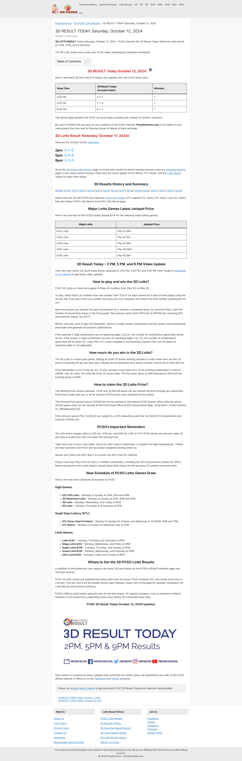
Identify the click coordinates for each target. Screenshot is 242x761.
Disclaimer (59, 737)
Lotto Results (125, 4)
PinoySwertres (63, 23)
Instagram (152, 725)
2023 (170, 190)
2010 (67, 190)
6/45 (160, 4)
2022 (162, 190)
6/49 (167, 4)
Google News (154, 732)
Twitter (115, 678)
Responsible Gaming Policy (69, 742)
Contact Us (60, 732)
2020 (146, 190)
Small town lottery (115, 197)
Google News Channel (82, 688)
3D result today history (79, 169)
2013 (90, 190)
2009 (59, 190)
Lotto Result (174, 173)
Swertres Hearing (88, 4)
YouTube (152, 729)
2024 (179, 190)
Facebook (100, 678)
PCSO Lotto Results (111, 718)
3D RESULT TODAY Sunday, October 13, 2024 (80, 700)
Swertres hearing (175, 169)
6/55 (174, 4)
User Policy (60, 723)
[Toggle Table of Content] (85, 61)
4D (141, 4)
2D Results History (110, 723)
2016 (114, 190)
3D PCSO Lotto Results (87, 23)
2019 (138, 190)
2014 (98, 190)
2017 (122, 190)
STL (81, 13)
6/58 (181, 4)
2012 (82, 190)
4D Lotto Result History (113, 732)
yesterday (93, 142)
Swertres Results (108, 4)
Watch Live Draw (109, 742)
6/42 (153, 4)
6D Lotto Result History (113, 737)
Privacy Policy (61, 728)
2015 (106, 190)
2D (136, 4)
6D (146, 4)
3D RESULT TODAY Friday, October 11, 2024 (79, 697)
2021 (154, 190)
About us (59, 718)
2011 (75, 190)
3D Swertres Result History (115, 728)
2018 (130, 190)
